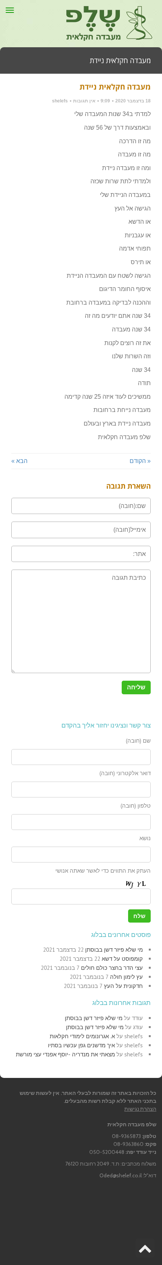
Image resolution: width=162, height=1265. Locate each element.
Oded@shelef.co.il (120, 1175)
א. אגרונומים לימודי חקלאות (82, 1036)
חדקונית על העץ (123, 985)
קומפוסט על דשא (122, 958)
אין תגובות (84, 101)
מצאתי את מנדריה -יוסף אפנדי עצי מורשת (65, 1054)
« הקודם (140, 461)
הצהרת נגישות (140, 1109)
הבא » (19, 461)
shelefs (60, 101)
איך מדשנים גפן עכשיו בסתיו (81, 1045)
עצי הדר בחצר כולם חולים (112, 967)
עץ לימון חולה (126, 976)
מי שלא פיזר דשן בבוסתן (114, 949)
